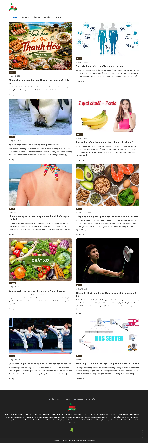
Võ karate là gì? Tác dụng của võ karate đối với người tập (40, 364)
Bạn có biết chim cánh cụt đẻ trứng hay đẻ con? (35, 145)
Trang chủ (13, 17)
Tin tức (57, 17)
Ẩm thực (25, 17)
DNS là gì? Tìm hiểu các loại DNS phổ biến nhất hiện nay (107, 364)
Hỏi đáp (47, 17)
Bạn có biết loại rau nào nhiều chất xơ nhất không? (37, 291)
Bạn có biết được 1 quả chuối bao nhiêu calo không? (104, 142)
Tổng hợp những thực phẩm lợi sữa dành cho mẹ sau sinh (107, 217)
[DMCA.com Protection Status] (72, 429)
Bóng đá (36, 17)
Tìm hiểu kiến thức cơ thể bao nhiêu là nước (100, 66)
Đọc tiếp (12, 95)
